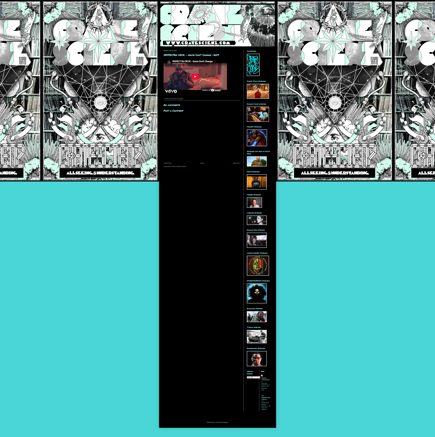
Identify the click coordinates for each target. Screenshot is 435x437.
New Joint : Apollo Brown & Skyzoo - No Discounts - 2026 (265, 387)
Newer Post (167, 163)
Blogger (225, 422)
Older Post (236, 163)
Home (202, 163)
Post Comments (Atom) (179, 166)
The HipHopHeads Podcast (265, 397)
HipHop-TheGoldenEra (265, 379)
